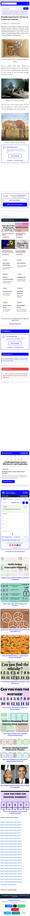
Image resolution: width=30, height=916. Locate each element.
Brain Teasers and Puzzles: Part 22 (11, 879)
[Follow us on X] (17, 545)
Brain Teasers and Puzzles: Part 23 (11, 882)
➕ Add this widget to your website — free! (11, 540)
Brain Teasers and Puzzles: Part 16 (11, 863)
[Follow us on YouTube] (12, 545)
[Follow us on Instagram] (15, 545)
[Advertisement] (15, 176)
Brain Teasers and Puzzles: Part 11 (11, 849)
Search (26, 8)
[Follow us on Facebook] (20, 545)
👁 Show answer (6, 531)
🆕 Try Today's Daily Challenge (14, 204)
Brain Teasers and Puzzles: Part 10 (11, 846)
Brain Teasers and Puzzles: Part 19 (11, 871)
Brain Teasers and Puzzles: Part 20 (11, 874)
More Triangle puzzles (7, 537)
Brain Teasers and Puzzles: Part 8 (11, 841)
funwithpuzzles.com (17, 547)
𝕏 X (15, 906)
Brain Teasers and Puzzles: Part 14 (11, 857)
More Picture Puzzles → (15, 200)
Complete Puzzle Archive (8, 884)
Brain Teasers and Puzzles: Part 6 (11, 836)
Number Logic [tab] (11, 499)
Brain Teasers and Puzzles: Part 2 (11, 825)
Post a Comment (15, 156)
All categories (17, 537)
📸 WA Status (16, 913)
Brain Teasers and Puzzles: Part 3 (11, 827)
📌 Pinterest (15, 909)
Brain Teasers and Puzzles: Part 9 (11, 844)
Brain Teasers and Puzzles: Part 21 (11, 876)
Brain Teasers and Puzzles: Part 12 (11, 852)
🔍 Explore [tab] (25, 499)
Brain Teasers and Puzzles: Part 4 (11, 830)
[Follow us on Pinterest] (10, 545)
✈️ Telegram (7, 913)
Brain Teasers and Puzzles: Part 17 (11, 865)
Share (26, 537)
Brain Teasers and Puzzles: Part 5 (11, 833)
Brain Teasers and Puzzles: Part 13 (11, 855)
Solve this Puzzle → (8, 481)
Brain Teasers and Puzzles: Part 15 (11, 860)
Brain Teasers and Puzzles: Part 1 (11, 822)
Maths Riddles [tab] (18, 499)
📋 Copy (23, 913)
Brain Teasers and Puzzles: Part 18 (11, 868)
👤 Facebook (9, 906)
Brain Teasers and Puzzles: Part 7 (11, 838)
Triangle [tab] (4, 499)
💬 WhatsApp (21, 906)
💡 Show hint (4, 513)
